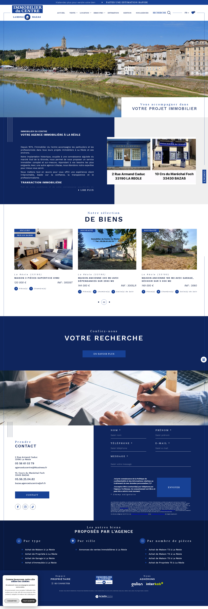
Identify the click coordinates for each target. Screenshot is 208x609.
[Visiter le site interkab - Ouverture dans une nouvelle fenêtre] (154, 586)
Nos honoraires (99, 593)
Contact (204, 176)
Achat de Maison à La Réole (40, 552)
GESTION (127, 13)
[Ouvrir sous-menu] (77, 12)
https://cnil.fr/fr (124, 511)
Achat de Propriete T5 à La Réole (166, 565)
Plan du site (108, 593)
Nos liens (131, 593)
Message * (119, 459)
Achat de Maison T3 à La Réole (165, 552)
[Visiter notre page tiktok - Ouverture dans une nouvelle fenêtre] (33, 510)
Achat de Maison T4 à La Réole (165, 557)
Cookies (146, 593)
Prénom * (163, 433)
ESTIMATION (113, 13)
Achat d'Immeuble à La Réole (41, 565)
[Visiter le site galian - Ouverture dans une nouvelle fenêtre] (137, 587)
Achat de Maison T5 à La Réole (165, 561)
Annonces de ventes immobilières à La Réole (103, 552)
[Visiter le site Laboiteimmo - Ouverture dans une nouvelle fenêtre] (104, 602)
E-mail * (162, 446)
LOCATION (84, 13)
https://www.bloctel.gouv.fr (168, 513)
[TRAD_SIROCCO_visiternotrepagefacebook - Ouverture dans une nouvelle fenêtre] (18, 510)
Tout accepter (28, 601)
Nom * (116, 433)
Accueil (61, 13)
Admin (126, 593)
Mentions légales (118, 593)
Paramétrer (12, 601)
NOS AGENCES (142, 13)
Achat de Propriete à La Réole (41, 557)
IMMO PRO (98, 13)
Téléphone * (122, 446)
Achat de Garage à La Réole (40, 561)
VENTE (72, 13)
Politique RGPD (139, 593)
